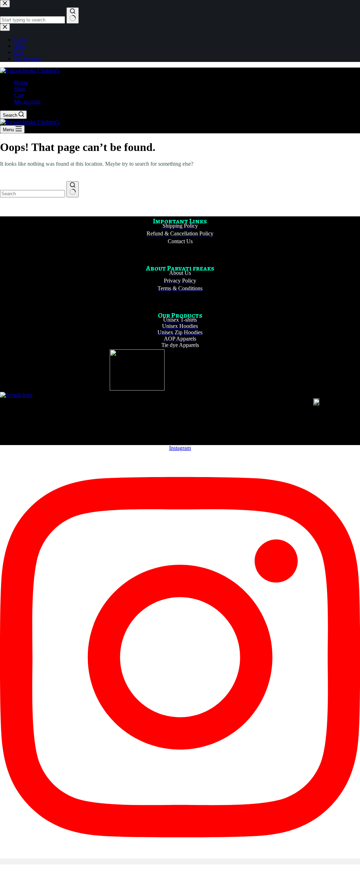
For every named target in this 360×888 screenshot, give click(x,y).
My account (27, 101)
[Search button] (72, 189)
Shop (20, 89)
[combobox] (32, 193)
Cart (19, 95)
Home (21, 82)
